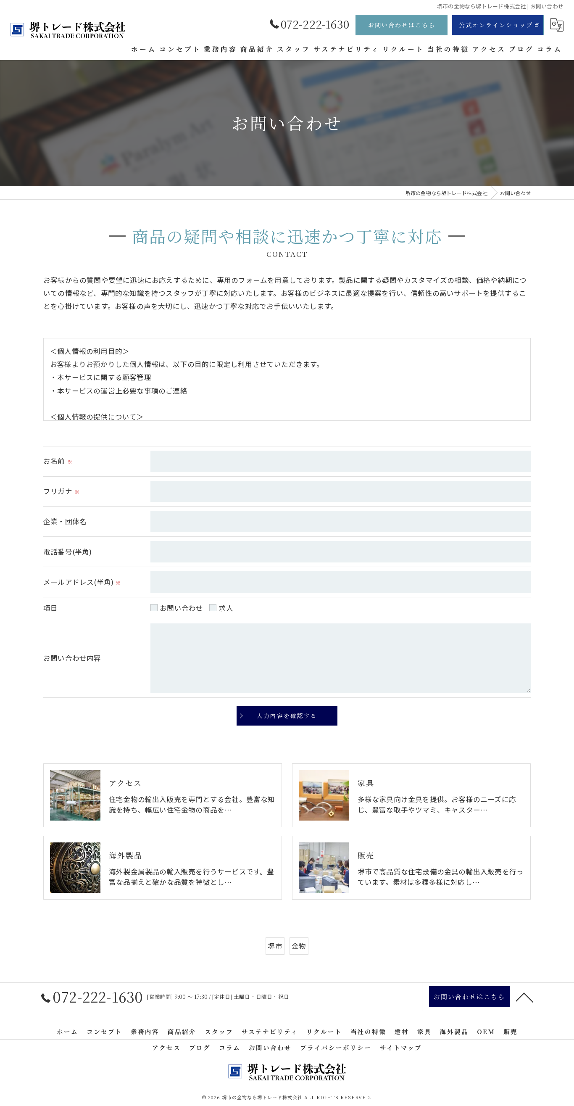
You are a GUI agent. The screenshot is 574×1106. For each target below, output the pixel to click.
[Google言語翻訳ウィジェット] (556, 25)
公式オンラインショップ (496, 25)
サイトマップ (401, 1047)
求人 (226, 608)
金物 (299, 946)
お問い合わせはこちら (401, 25)
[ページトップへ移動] (524, 996)
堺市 (275, 946)
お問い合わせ (181, 608)
